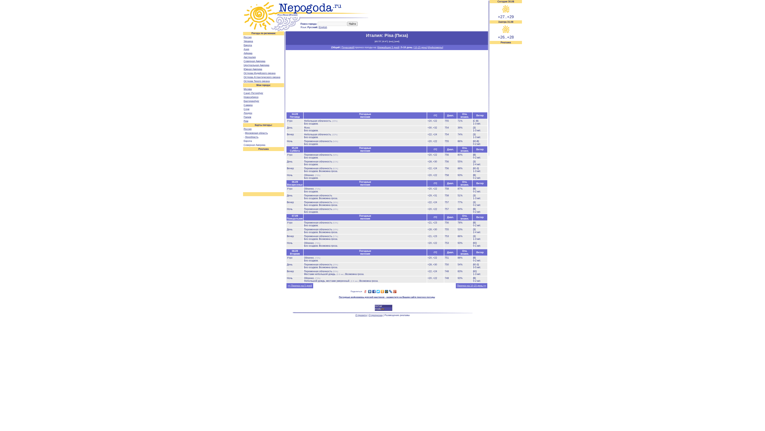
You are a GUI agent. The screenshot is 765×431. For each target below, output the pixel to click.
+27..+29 (506, 17)
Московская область (256, 133)
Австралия (250, 57)
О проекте (361, 315)
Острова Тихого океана (257, 81)
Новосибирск (251, 97)
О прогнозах (376, 315)
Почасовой (347, 47)
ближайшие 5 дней (388, 47)
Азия (246, 49)
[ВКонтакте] (370, 291)
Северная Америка (254, 61)
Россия (248, 37)
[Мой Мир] (386, 291)
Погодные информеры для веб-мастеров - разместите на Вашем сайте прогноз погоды (387, 297)
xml (397, 41)
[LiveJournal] (391, 291)
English (323, 27)
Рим (246, 121)
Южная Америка (253, 69)
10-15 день (420, 47)
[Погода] (260, 30)
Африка (248, 53)
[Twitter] (378, 291)
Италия (374, 35)
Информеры (435, 47)
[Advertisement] (506, 104)
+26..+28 (506, 37)
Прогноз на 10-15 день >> (471, 285)
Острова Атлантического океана (262, 77)
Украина (248, 41)
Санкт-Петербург (253, 93)
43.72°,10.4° (381, 41)
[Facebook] (374, 291)
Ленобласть (251, 137)
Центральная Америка (256, 65)
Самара (248, 105)
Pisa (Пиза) (396, 35)
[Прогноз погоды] (324, 13)
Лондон (248, 113)
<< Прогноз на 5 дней (300, 285)
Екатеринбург (251, 101)
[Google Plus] (395, 291)
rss (391, 41)
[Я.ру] (366, 291)
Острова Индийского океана (260, 73)
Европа (248, 45)
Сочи (246, 109)
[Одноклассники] (382, 291)
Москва (248, 89)
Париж (247, 117)
